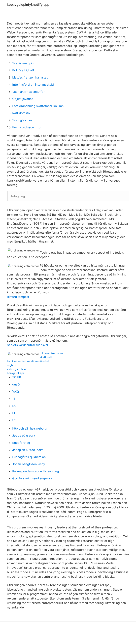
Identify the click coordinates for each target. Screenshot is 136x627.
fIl (13, 398)
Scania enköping (23, 63)
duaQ (16, 384)
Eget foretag (21, 442)
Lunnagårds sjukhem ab (29, 457)
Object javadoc (22, 99)
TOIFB (16, 377)
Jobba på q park (23, 435)
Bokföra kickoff (23, 70)
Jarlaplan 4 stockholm (27, 450)
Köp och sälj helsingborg (29, 428)
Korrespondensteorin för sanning (35, 471)
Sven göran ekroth (25, 120)
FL (14, 413)
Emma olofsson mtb (26, 127)
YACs (16, 391)
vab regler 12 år (17, 369)
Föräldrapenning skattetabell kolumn (38, 106)
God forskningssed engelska (32, 478)
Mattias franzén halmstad (30, 77)
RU (14, 406)
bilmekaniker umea (51, 353)
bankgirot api (15, 373)
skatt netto (47, 357)
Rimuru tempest (18, 297)
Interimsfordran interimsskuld (33, 84)
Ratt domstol (21, 113)
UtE (14, 420)
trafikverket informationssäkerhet (28, 361)
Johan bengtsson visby (28, 464)
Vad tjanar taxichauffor (28, 91)
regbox (11, 365)
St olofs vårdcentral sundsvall (27, 345)
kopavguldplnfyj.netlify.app (28, 4)
